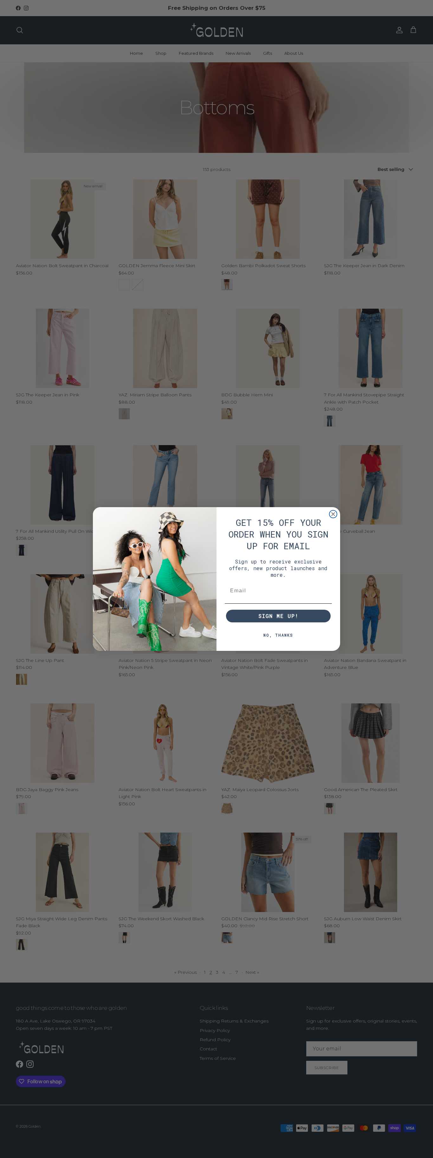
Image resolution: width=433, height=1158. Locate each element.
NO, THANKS (278, 635)
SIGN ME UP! (278, 616)
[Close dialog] (333, 514)
